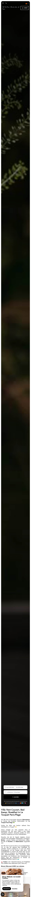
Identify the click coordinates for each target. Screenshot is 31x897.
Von (7, 787)
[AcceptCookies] (3, 894)
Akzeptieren (6, 888)
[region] (12, 880)
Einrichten (14, 888)
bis (16, 787)
